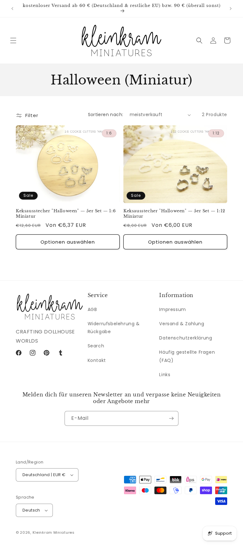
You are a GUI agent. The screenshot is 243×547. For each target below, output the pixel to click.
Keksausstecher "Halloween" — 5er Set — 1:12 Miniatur (174, 213)
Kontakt (97, 360)
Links (164, 374)
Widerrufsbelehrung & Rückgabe (114, 327)
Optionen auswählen (67, 242)
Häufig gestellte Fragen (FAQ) (187, 356)
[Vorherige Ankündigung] (12, 9)
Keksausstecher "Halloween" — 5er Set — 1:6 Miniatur (65, 213)
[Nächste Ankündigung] (231, 9)
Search (96, 346)
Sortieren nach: (105, 114)
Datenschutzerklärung (185, 338)
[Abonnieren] (171, 418)
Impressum (172, 309)
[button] (13, 40)
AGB (92, 309)
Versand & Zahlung (181, 323)
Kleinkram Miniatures (54, 532)
